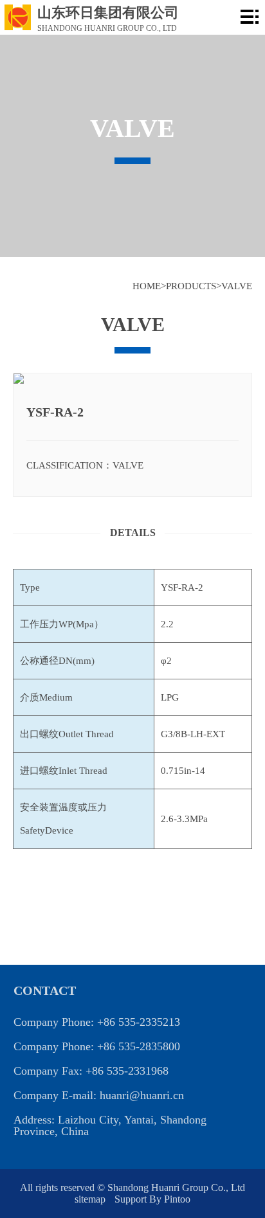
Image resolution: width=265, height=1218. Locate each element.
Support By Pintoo (152, 1199)
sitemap (91, 1199)
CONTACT (45, 990)
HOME (146, 286)
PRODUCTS (191, 286)
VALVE (236, 286)
